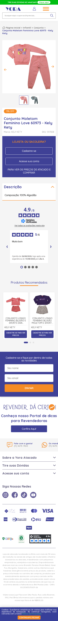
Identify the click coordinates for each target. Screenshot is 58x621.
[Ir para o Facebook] (15, 495)
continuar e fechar (29, 617)
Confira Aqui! (29, 428)
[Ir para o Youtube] (33, 495)
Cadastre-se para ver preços (15, 334)
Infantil (27, 27)
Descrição (13, 186)
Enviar (29, 388)
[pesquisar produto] (51, 15)
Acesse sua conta (29, 161)
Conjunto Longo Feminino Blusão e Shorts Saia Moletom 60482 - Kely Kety (15, 320)
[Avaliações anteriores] (7, 246)
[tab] (26, 342)
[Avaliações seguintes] (51, 246)
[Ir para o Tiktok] (24, 495)
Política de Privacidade (31, 614)
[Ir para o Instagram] (5, 495)
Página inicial (13, 27)
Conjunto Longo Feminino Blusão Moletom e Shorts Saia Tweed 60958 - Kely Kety (42, 320)
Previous (5, 70)
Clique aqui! (44, 2)
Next (52, 67)
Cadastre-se (29, 150)
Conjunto (39, 27)
